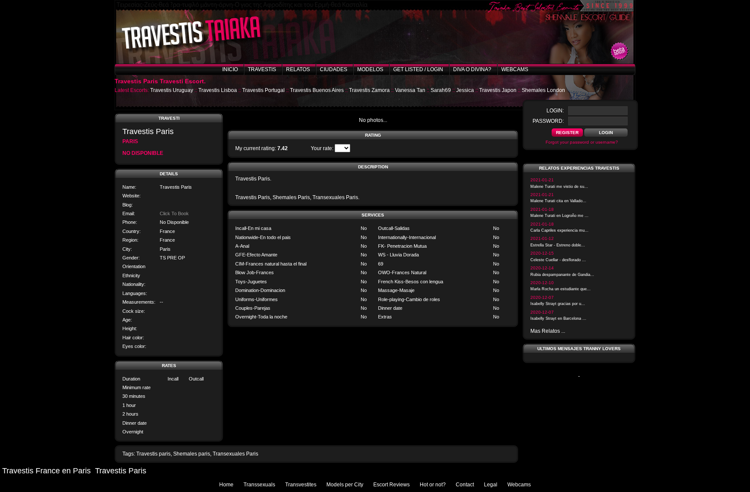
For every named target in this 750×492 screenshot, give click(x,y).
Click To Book (174, 213)
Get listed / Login (418, 69)
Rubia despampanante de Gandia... (562, 274)
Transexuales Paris (235, 454)
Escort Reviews (391, 485)
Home (226, 485)
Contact (465, 485)
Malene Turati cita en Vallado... (558, 201)
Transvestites (300, 485)
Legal (490, 485)
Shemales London (543, 90)
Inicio (230, 69)
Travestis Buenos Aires (317, 90)
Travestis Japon (497, 90)
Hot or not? (433, 485)
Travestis (262, 69)
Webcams (514, 69)
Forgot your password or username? (582, 142)
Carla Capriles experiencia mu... (559, 230)
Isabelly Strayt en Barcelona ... (558, 318)
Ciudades (333, 69)
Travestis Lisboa (217, 90)
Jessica (465, 90)
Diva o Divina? (472, 69)
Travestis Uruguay (171, 90)
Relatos (298, 69)
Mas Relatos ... (547, 331)
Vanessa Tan (410, 90)
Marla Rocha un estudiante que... (560, 289)
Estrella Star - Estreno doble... (557, 245)
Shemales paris (191, 454)
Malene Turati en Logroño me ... (559, 215)
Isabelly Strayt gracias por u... (557, 304)
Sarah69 (441, 90)
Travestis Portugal (263, 90)
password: (548, 121)
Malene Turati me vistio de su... (559, 186)
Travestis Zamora (369, 90)
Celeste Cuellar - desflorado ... (558, 260)
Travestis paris (153, 454)
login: (555, 111)
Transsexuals (259, 485)
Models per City (344, 485)
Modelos (370, 69)
